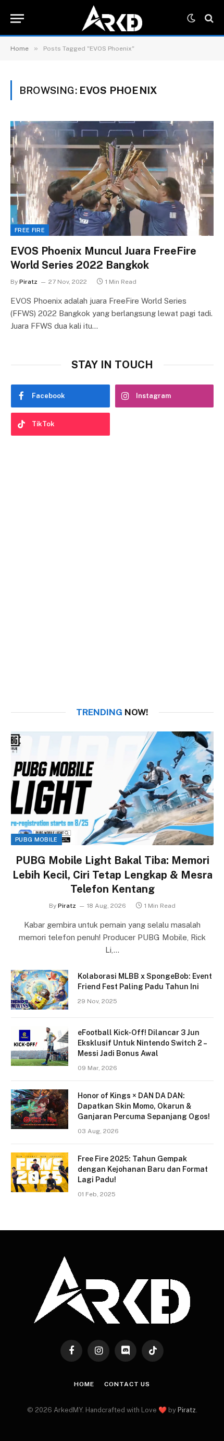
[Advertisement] (112, 571)
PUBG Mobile (36, 839)
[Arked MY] (112, 18)
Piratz (187, 1410)
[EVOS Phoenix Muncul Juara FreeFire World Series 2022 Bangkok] (112, 178)
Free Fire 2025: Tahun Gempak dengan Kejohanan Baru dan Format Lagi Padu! (143, 1169)
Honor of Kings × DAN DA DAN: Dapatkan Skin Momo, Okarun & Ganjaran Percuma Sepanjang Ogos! (144, 1106)
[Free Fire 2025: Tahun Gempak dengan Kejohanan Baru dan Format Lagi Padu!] (39, 1172)
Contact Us (127, 1384)
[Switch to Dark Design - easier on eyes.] (191, 18)
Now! (112, 712)
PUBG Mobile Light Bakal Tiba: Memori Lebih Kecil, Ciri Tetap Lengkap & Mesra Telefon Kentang (113, 874)
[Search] (208, 18)
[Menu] (17, 18)
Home (84, 1384)
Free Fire (30, 230)
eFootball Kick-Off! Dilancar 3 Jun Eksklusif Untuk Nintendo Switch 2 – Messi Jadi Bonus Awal (142, 1043)
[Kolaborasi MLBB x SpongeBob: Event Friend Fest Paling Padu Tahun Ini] (39, 990)
